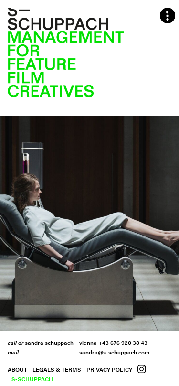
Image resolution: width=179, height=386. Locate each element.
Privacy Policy (109, 369)
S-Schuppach (32, 379)
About (17, 369)
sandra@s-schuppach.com (114, 352)
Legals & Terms (56, 369)
